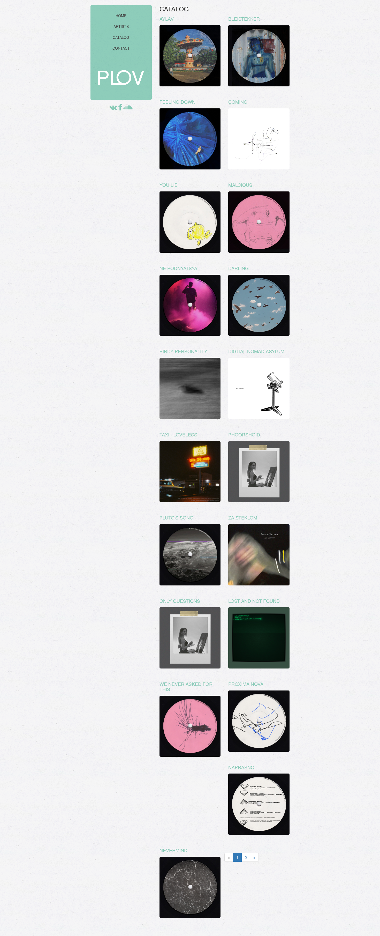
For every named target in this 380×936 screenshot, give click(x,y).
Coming (237, 101)
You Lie (168, 184)
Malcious (240, 184)
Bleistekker (244, 18)
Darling (238, 268)
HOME (121, 15)
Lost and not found (254, 600)
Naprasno (241, 767)
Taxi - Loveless (178, 434)
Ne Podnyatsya (178, 268)
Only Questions (179, 600)
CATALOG (121, 37)
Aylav (166, 18)
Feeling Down (177, 101)
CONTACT (121, 48)
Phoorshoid (244, 434)
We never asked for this (185, 686)
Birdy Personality (183, 351)
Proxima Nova (245, 683)
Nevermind (173, 850)
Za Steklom (242, 517)
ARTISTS (121, 26)
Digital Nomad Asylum (256, 351)
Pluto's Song (176, 517)
